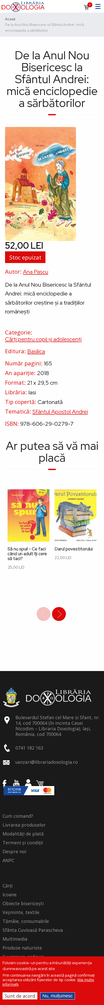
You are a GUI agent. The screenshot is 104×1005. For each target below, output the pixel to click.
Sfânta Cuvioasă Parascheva (33, 930)
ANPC (8, 860)
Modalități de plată (23, 834)
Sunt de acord (20, 996)
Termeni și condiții (23, 843)
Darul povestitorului (74, 549)
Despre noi (14, 851)
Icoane (10, 895)
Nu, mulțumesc (57, 995)
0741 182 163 (29, 748)
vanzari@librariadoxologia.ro (46, 762)
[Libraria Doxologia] (22, 6)
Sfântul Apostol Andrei (60, 411)
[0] (86, 9)
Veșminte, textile (21, 912)
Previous (43, 614)
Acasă (10, 19)
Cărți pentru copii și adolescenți (43, 339)
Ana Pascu (35, 271)
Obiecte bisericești (23, 903)
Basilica (36, 351)
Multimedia (15, 939)
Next (59, 614)
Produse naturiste (22, 948)
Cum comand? (18, 816)
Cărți (8, 886)
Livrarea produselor (24, 825)
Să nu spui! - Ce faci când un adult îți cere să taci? (27, 554)
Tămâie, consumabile (26, 921)
